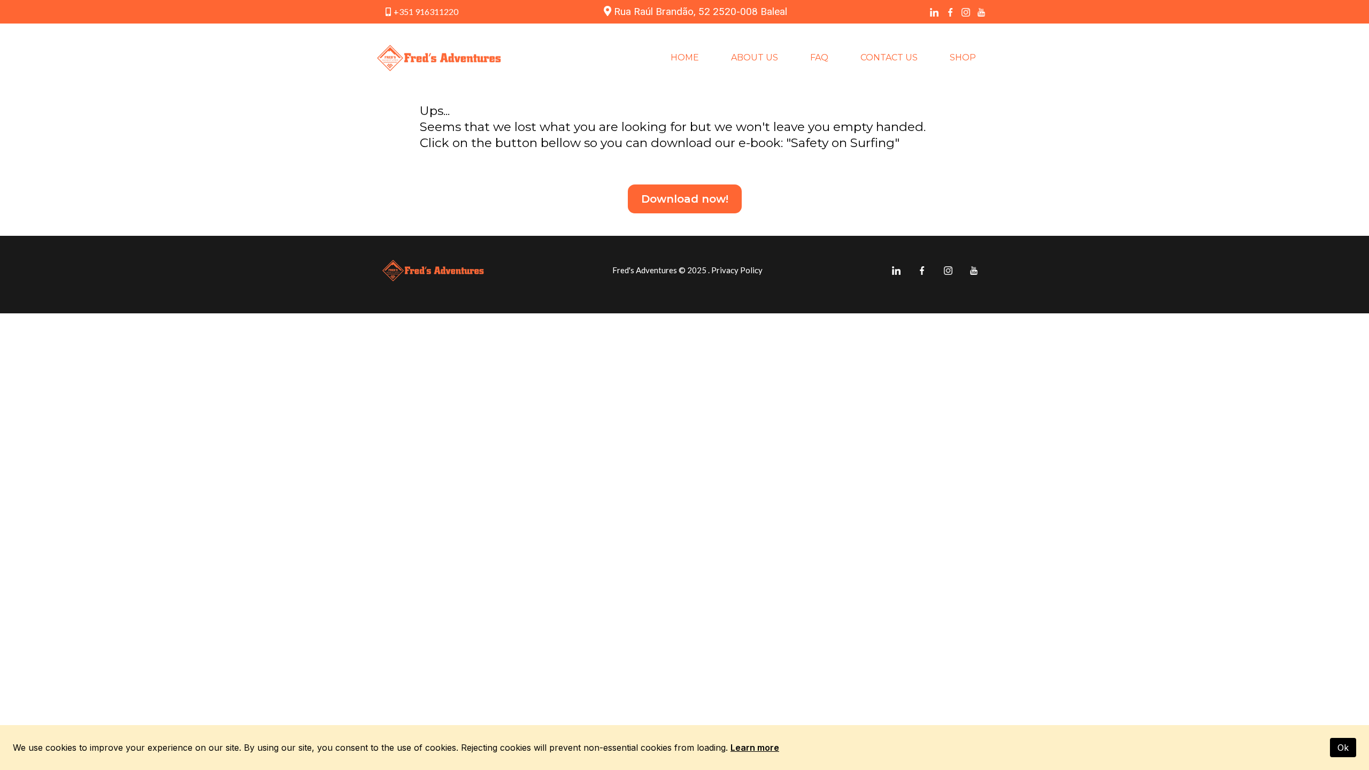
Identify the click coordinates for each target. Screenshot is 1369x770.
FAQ (819, 57)
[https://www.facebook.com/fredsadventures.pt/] (950, 12)
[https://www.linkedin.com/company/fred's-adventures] (934, 12)
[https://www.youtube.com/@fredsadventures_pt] (981, 12)
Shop (963, 57)
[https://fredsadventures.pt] (439, 58)
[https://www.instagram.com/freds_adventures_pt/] (965, 12)
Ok (1343, 747)
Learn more (754, 747)
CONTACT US (889, 57)
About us (754, 57)
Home (685, 57)
